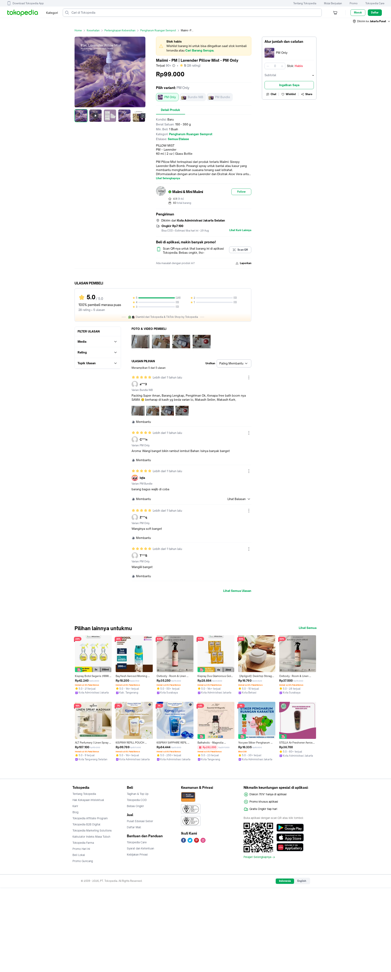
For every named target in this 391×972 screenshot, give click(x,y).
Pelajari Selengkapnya (257, 857)
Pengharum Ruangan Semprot (158, 30)
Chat (273, 94)
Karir (75, 806)
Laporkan (245, 263)
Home (78, 30)
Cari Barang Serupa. (199, 50)
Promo (354, 3)
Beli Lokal (78, 855)
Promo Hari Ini (81, 848)
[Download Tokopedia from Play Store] (290, 828)
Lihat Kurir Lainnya (240, 230)
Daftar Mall (134, 827)
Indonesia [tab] (285, 880)
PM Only (170, 97)
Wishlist (291, 94)
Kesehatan (93, 30)
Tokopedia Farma (83, 842)
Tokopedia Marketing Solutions (92, 830)
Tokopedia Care (374, 3)
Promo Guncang (82, 861)
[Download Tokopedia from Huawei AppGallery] (290, 847)
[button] (371, 21)
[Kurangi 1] (267, 66)
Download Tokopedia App (28, 3)
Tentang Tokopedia (304, 3)
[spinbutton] (275, 66)
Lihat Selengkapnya (168, 178)
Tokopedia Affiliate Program (90, 818)
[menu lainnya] (248, 377)
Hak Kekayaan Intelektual (88, 800)
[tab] (170, 109)
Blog (75, 812)
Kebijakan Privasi (137, 854)
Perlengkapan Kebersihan (119, 30)
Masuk (358, 12)
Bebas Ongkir (135, 806)
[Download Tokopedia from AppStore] (290, 837)
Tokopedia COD (137, 800)
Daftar (375, 12)
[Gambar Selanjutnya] (143, 115)
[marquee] (203, 46)
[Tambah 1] (282, 66)
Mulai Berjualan (333, 3)
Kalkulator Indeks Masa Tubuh (91, 836)
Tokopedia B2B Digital (86, 824)
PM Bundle (222, 97)
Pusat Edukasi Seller (140, 821)
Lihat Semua (307, 628)
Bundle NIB (195, 97)
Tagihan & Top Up (137, 793)
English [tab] (301, 880)
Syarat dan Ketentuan (140, 848)
